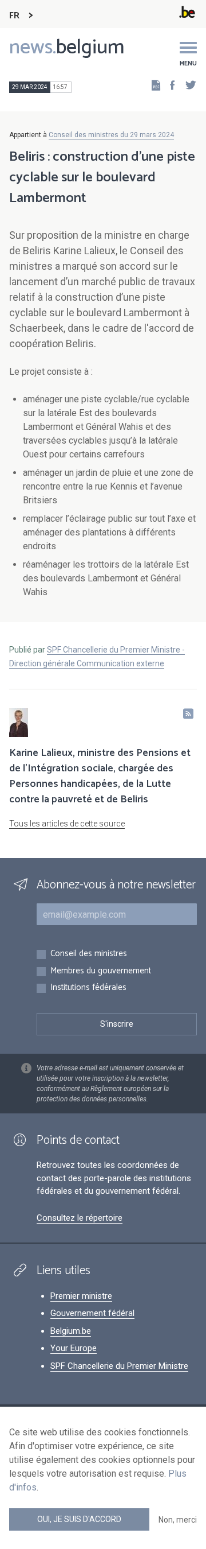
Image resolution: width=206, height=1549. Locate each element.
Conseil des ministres (88, 954)
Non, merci (178, 1519)
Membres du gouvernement (100, 971)
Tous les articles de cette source (67, 823)
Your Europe (73, 1348)
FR (14, 16)
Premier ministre (81, 1296)
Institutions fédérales (88, 988)
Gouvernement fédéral (92, 1313)
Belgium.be (70, 1331)
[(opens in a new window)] (168, 84)
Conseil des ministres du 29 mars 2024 (111, 135)
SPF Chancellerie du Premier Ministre (119, 1366)
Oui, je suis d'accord (79, 1519)
